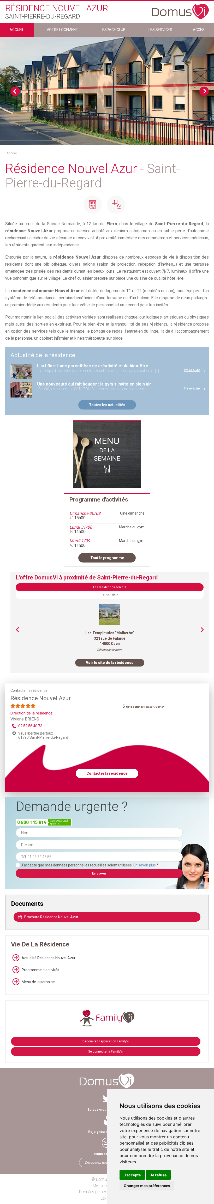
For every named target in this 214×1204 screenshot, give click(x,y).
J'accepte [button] (132, 1175)
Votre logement (62, 30)
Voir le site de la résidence (110, 663)
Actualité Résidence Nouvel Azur (48, 958)
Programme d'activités (40, 970)
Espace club (114, 30)
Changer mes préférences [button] (147, 1185)
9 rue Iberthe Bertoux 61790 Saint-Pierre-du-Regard (43, 735)
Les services (160, 30)
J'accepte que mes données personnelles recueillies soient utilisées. (89, 865)
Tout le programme (107, 558)
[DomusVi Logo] (180, 9)
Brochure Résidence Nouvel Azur (51, 917)
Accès (199, 30)
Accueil (17, 30)
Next (204, 91)
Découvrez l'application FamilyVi (105, 1041)
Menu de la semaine (38, 982)
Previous (15, 91)
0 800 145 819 (31, 822)
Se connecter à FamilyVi (105, 1051)
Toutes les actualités (107, 405)
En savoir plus (144, 865)
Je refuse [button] (158, 1175)
